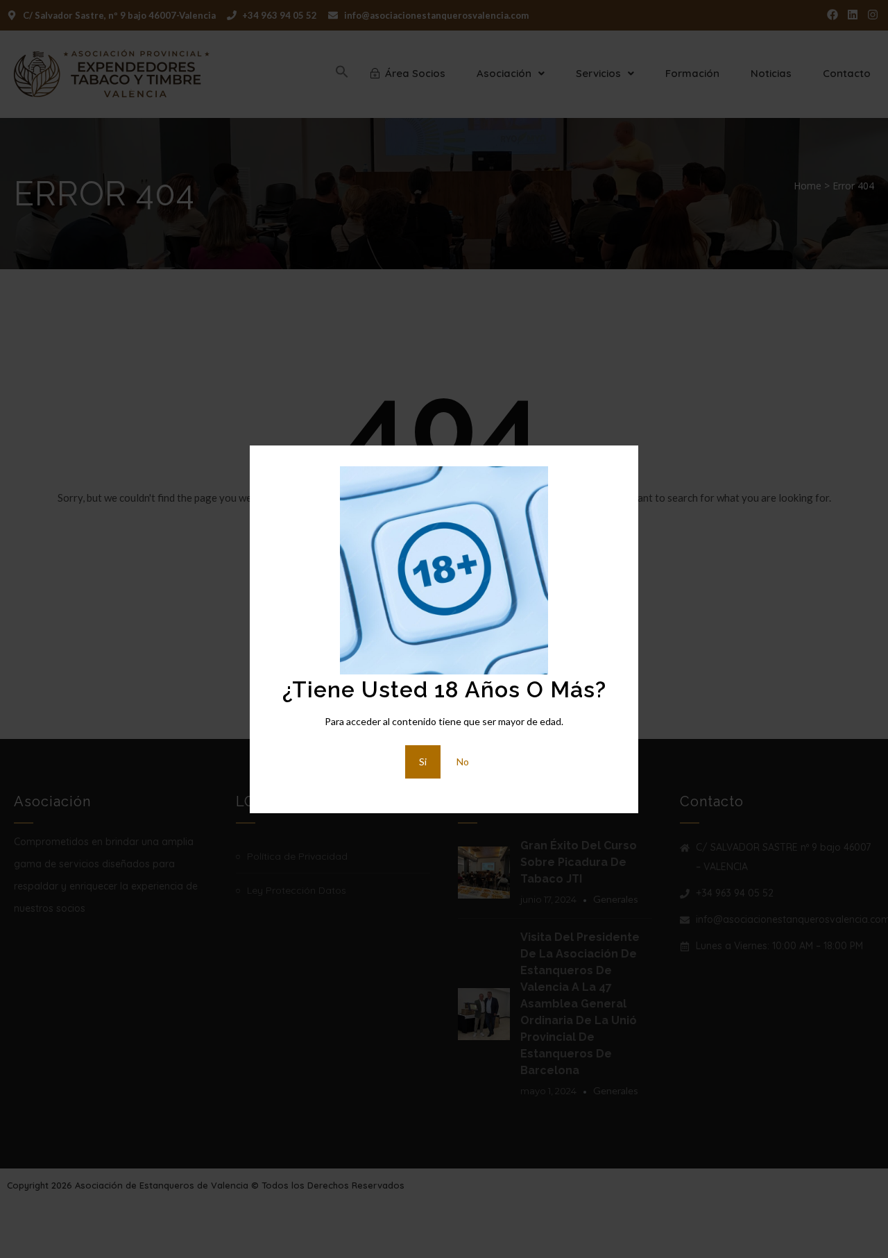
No (462, 761)
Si (423, 761)
